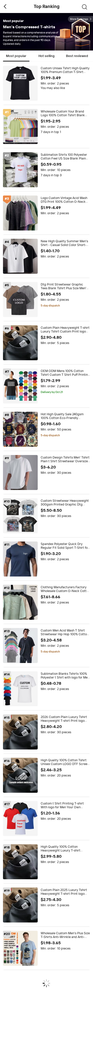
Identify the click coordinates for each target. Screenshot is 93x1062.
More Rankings (79, 19)
